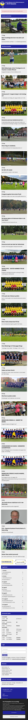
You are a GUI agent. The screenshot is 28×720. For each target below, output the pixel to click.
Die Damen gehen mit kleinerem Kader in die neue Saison (13, 219)
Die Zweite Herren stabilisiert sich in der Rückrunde (13, 503)
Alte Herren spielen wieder (9, 396)
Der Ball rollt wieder (7, 170)
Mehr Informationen (18, 709)
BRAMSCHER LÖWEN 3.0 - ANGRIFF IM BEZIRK (12, 421)
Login (3, 694)
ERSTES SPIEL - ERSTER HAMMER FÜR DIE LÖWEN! (13, 269)
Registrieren (5, 695)
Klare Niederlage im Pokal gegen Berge (12, 346)
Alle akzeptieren (14, 712)
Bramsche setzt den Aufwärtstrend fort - (12, 120)
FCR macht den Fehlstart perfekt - (11, 296)
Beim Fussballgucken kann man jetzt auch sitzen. (13, 38)
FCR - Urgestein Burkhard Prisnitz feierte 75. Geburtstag (14, 529)
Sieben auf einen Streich (8, 370)
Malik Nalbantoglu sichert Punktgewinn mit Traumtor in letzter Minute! (13, 69)
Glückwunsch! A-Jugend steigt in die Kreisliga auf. (14, 95)
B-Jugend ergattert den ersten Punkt (11, 194)
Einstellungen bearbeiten (14, 716)
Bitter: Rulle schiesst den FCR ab (10, 322)
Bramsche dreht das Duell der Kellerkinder (13, 244)
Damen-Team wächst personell (10, 554)
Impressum (5, 698)
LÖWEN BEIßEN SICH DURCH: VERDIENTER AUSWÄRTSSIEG (13, 447)
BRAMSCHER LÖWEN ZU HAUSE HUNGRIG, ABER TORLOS (13, 474)
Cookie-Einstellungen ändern (18, 659)
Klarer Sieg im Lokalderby (8, 146)
